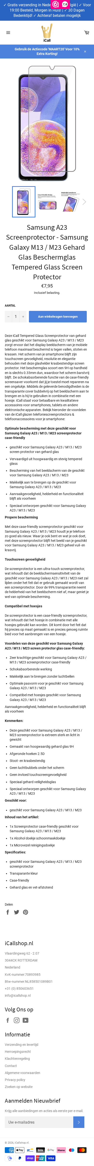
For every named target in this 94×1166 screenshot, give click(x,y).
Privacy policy (15, 1080)
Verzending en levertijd (21, 1045)
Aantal (10, 305)
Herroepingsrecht (18, 1052)
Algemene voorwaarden (22, 1073)
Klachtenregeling (17, 1059)
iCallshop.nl (22, 1142)
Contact (11, 1066)
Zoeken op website (19, 1087)
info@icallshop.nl (18, 995)
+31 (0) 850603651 (19, 988)
